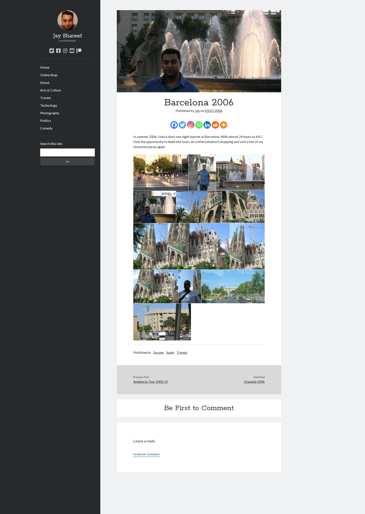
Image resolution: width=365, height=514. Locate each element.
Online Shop (48, 75)
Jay (197, 111)
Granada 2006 (254, 381)
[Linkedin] (207, 125)
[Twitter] (182, 125)
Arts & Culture (50, 90)
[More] (223, 125)
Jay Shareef (67, 36)
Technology (48, 105)
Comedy (46, 128)
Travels (45, 98)
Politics (45, 120)
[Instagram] (190, 125)
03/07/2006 (213, 111)
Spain (170, 352)
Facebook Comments (146, 454)
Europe (158, 352)
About (44, 82)
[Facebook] (174, 125)
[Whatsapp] (199, 125)
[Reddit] (215, 125)
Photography (49, 113)
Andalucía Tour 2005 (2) (150, 381)
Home (44, 67)
